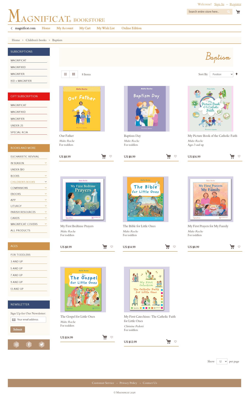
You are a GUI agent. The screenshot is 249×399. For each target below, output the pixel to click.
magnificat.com (25, 28)
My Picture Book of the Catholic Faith (212, 136)
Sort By (203, 74)
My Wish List (105, 28)
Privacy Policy (128, 383)
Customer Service (103, 383)
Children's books (36, 40)
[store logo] (56, 15)
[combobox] (209, 12)
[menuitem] (18, 60)
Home (46, 28)
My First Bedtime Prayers (77, 226)
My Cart (84, 28)
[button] (110, 156)
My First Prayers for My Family (208, 226)
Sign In (219, 4)
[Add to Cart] (103, 156)
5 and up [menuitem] (17, 268)
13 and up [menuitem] (17, 288)
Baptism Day (132, 136)
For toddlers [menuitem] (20, 254)
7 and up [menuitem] (17, 275)
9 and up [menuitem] (17, 282)
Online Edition (132, 28)
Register (235, 4)
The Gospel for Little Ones (77, 317)
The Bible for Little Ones (139, 226)
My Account (65, 28)
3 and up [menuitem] (17, 261)
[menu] (29, 72)
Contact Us (150, 383)
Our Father (66, 136)
